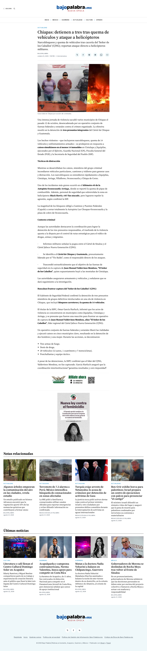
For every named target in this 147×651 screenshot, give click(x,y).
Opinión (99, 20)
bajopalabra (43, 53)
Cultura (89, 20)
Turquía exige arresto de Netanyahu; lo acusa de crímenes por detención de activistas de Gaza (90, 491)
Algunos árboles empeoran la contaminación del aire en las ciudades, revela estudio (19, 491)
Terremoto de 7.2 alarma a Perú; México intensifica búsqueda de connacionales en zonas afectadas (55, 491)
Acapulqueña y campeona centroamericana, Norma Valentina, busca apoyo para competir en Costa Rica (55, 568)
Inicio (47, 20)
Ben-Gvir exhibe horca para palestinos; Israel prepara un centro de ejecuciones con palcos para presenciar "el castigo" (127, 493)
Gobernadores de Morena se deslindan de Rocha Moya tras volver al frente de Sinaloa (127, 568)
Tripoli (108, 643)
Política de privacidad (51, 637)
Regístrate (18, 637)
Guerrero (65, 20)
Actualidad (77, 20)
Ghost (102, 643)
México (55, 20)
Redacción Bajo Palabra (49, 513)
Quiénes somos (35, 637)
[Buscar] (14, 8)
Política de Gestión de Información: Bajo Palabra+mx (82, 637)
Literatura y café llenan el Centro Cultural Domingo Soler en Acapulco (18, 566)
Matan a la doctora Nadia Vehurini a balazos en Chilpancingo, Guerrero (89, 566)
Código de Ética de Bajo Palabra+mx (118, 637)
